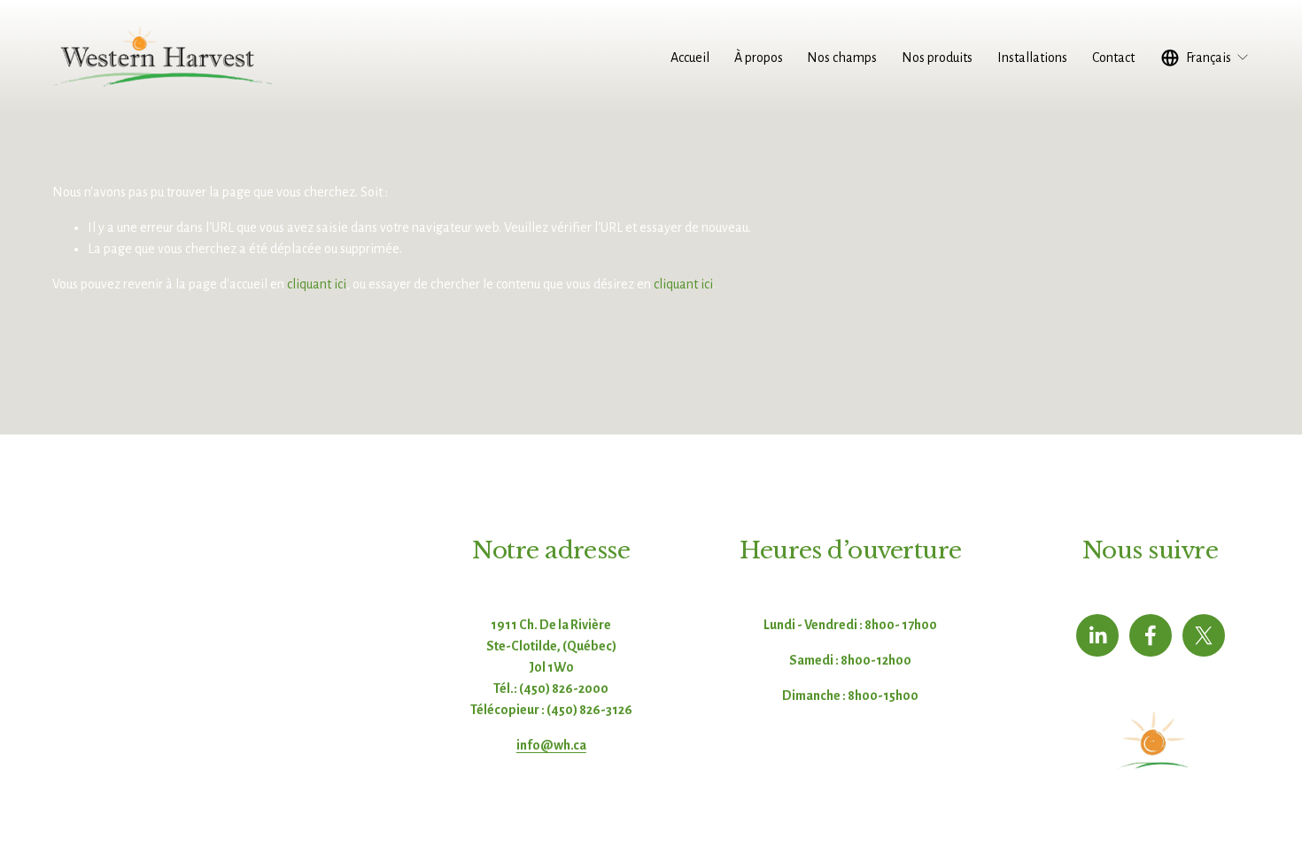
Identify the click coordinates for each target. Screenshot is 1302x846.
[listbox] (1206, 57)
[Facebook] (1150, 635)
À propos (758, 57)
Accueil (689, 57)
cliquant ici (316, 284)
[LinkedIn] (1097, 635)
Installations (1032, 57)
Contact (1113, 57)
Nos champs (842, 57)
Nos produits (937, 57)
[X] (1203, 635)
